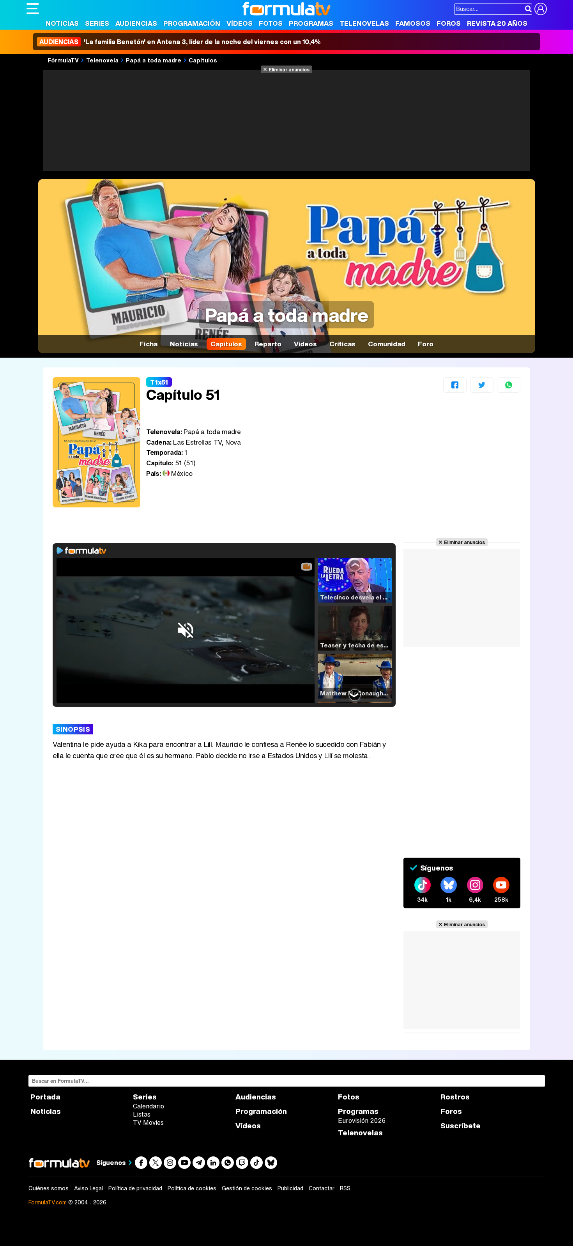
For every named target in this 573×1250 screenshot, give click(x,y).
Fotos (271, 23)
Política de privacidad (135, 1188)
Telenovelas (364, 23)
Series (97, 23)
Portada (45, 1096)
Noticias (62, 23)
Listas (141, 1114)
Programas (311, 23)
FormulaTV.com (47, 1202)
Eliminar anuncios (289, 69)
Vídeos (239, 23)
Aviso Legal (88, 1188)
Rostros (455, 1096)
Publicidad (290, 1188)
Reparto (268, 344)
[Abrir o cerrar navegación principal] (33, 8)
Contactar (321, 1188)
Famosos (412, 23)
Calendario (148, 1106)
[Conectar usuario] (540, 9)
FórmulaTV (63, 60)
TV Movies (148, 1122)
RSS (345, 1188)
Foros (449, 23)
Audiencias (136, 23)
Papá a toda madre (153, 60)
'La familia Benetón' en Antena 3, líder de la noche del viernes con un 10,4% (180, 41)
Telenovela (102, 60)
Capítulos (203, 60)
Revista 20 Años (497, 23)
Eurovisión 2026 (362, 1120)
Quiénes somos (48, 1188)
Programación (191, 23)
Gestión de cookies (247, 1188)
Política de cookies (192, 1188)
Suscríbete (460, 1125)
